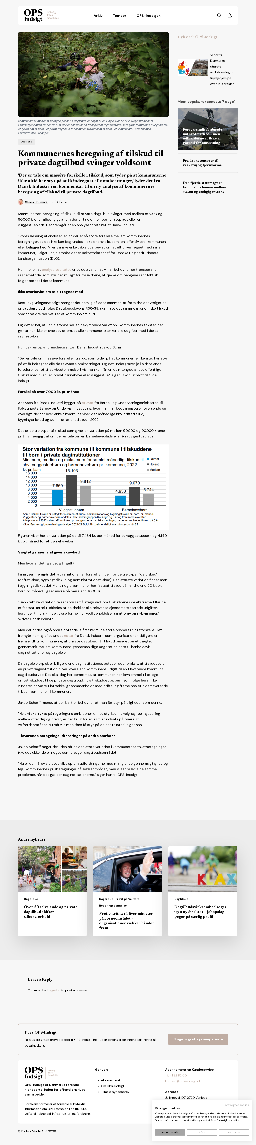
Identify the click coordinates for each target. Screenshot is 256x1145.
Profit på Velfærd (127, 899)
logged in (53, 990)
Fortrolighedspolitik (236, 1105)
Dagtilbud (26, 141)
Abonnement (110, 1080)
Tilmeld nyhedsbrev (115, 1092)
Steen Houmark (36, 202)
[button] (198, 1039)
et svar (87, 402)
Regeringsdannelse (113, 905)
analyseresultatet (56, 269)
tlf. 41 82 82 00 (176, 1075)
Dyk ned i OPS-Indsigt (197, 37)
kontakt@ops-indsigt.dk (183, 1081)
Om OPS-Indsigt (112, 1086)
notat (68, 635)
